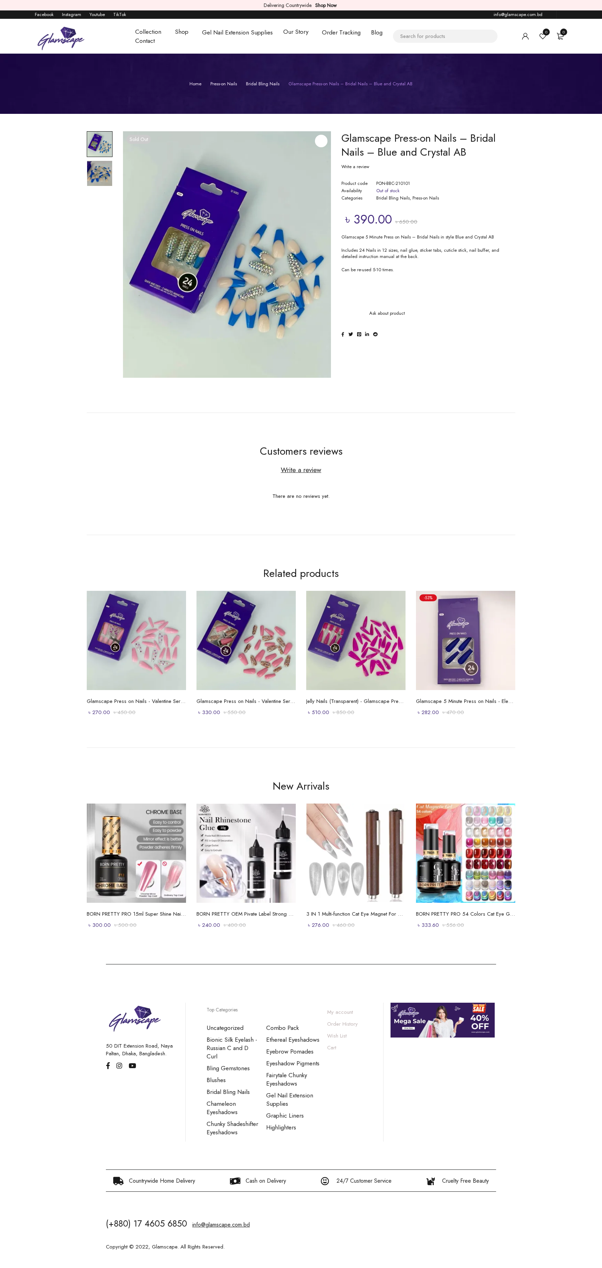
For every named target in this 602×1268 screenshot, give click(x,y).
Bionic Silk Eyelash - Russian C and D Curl (232, 1047)
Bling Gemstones (228, 1068)
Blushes (216, 1080)
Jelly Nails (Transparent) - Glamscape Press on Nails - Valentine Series (356, 701)
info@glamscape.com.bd (518, 14)
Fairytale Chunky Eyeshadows (286, 1079)
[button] (321, 141)
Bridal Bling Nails (262, 83)
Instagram (71, 14)
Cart (331, 1047)
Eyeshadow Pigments (292, 1063)
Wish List (337, 1036)
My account (340, 1012)
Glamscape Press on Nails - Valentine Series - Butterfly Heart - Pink (136, 701)
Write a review (355, 167)
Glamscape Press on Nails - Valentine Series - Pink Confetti (246, 701)
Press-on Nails (223, 83)
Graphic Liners (285, 1115)
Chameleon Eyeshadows (222, 1107)
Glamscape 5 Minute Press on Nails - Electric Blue (465, 701)
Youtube (97, 14)
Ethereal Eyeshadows (292, 1039)
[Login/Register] (525, 36)
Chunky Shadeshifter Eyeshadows (232, 1128)
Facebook (44, 14)
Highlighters (281, 1127)
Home (195, 83)
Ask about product (387, 313)
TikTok (119, 14)
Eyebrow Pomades (290, 1051)
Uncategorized (225, 1028)
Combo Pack (282, 1028)
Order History (342, 1024)
